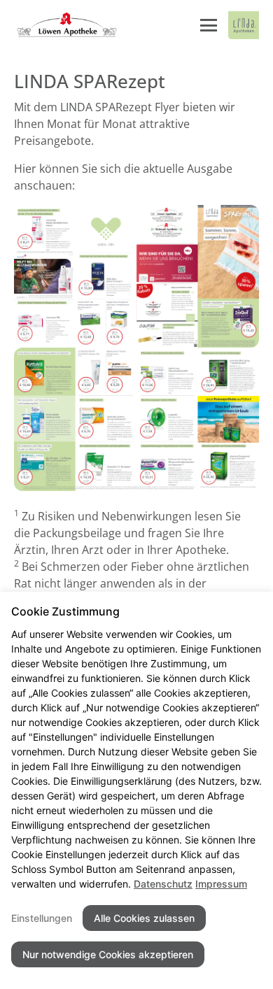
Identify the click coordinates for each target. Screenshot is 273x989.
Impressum (221, 884)
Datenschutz (163, 884)
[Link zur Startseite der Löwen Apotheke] (66, 25)
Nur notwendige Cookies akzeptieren (107, 954)
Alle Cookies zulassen (144, 918)
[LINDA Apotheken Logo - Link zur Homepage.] (243, 25)
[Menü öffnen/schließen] (208, 25)
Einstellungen (41, 918)
